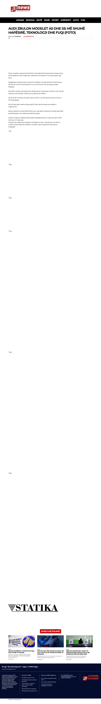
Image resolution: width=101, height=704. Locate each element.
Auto (9, 649)
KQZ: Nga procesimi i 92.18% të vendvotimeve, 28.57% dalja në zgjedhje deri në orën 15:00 (78, 652)
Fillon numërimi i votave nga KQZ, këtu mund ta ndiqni (21, 651)
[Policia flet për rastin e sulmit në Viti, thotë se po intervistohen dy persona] (50, 641)
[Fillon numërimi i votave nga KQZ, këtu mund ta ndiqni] (21, 641)
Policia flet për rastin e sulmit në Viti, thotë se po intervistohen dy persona (50, 652)
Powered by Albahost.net (14, 699)
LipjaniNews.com (28, 36)
